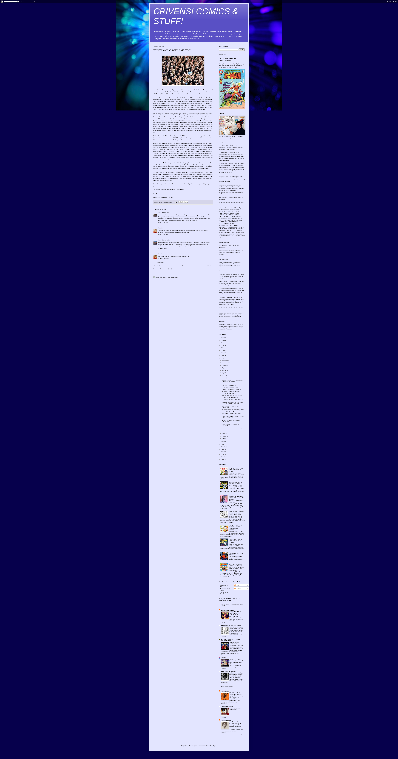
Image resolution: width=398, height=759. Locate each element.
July (223, 373)
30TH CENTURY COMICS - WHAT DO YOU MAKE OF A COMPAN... (232, 402)
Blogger (214, 745)
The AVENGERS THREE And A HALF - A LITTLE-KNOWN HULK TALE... (236, 513)
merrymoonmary (202, 745)
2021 (222, 350)
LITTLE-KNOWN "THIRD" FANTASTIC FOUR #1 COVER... (236, 469)
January (224, 438)
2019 (222, 355)
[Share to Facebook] (185, 202)
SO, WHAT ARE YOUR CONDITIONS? (232, 428)
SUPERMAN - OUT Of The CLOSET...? (236, 553)
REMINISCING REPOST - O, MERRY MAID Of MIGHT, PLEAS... (232, 384)
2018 (222, 358)
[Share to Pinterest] (187, 202)
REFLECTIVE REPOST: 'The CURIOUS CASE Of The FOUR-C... (232, 380)
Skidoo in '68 (232, 673)
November (225, 362)
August (224, 370)
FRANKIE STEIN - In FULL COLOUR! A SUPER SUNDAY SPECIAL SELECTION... (236, 528)
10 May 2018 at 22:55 (163, 248)
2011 (222, 457)
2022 (222, 348)
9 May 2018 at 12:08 (163, 222)
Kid (159, 228)
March (224, 433)
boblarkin (223, 658)
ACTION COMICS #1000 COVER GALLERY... (231, 420)
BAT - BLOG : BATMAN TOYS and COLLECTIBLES (230, 640)
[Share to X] (183, 202)
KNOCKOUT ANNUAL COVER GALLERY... (230, 406)
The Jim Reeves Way (224, 585)
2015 (222, 447)
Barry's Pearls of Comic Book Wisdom (231, 625)
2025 (222, 340)
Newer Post (157, 266)
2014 (222, 449)
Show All (243, 734)
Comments (238, 588)
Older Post (209, 266)
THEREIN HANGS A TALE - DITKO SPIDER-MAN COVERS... (236, 540)
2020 (222, 353)
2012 (222, 454)
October (224, 365)
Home (183, 266)
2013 (222, 452)
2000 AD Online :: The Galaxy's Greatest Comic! (232, 605)
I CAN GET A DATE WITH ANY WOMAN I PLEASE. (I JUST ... (233, 416)
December (224, 360)
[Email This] (179, 202)
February (224, 436)
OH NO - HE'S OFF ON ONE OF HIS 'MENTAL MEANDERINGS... (232, 396)
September (225, 368)
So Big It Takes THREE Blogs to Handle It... (235, 612)
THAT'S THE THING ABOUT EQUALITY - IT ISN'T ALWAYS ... (233, 410)
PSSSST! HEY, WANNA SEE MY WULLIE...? (231, 424)
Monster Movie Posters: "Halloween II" (235, 708)
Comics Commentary (226, 720)
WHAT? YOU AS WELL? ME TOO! (231, 414)
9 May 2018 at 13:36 (163, 234)
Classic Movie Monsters (227, 706)
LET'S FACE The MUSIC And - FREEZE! (232, 399)
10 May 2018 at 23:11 (163, 258)
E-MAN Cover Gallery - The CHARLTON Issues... (227, 59)
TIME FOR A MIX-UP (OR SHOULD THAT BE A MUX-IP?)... (232, 392)
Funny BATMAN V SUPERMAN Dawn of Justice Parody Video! (234, 644)
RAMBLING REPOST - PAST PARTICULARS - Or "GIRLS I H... (232, 388)
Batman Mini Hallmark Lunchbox (235, 660)
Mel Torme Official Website (225, 589)
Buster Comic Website (227, 687)
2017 (222, 442)
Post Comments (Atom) (166, 269)
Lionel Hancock (162, 212)
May (223, 378)
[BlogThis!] (181, 202)
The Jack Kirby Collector (224, 593)
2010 (222, 459)
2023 (222, 345)
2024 (222, 343)
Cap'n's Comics (225, 691)
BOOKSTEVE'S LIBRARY (228, 671)
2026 (222, 338)
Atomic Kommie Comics (227, 610)
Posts (237, 585)
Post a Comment (160, 262)
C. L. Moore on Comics (235, 722)
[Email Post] (176, 202)
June (223, 375)
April (223, 431)
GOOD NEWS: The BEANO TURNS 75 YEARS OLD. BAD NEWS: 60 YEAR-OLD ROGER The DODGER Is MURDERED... (236, 567)
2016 (222, 444)
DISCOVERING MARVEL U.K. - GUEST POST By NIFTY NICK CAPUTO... (236, 483)
